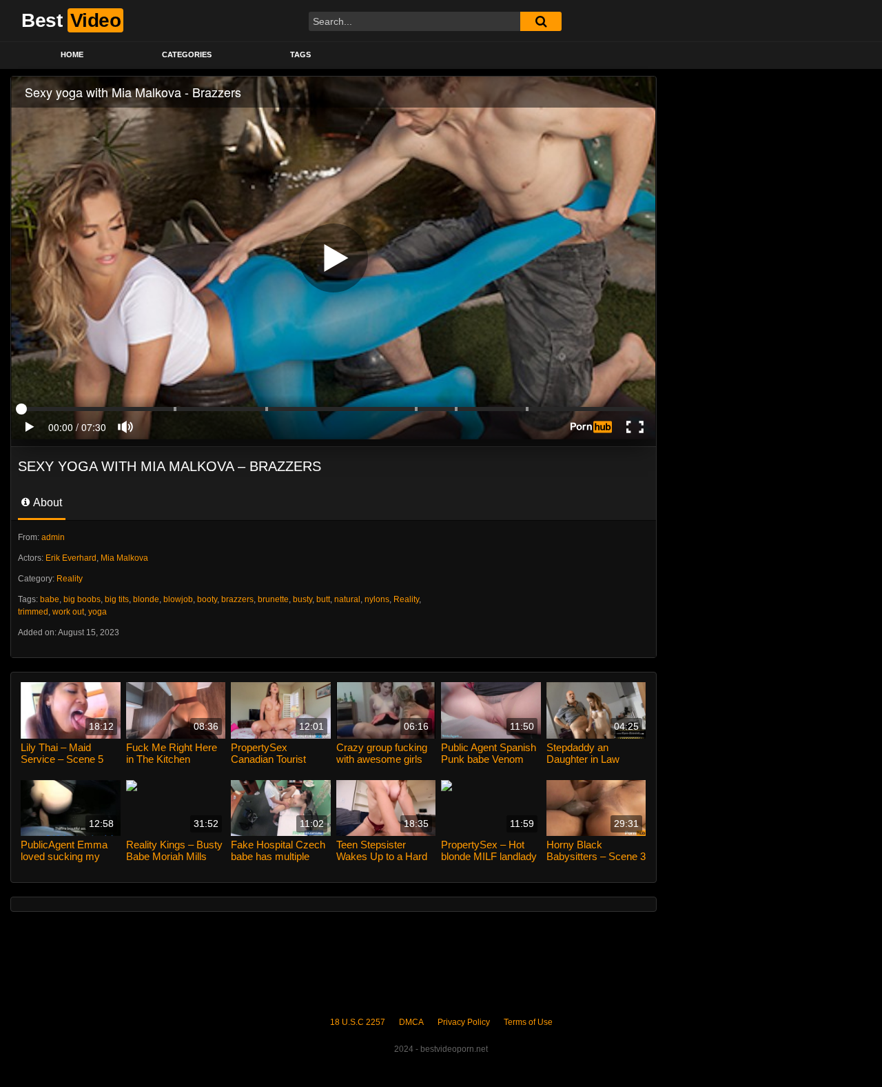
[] (541, 21)
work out (68, 612)
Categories (187, 54)
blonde (146, 599)
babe (49, 599)
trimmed (33, 612)
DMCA (411, 1022)
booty (207, 599)
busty (302, 599)
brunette (273, 599)
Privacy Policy (464, 1022)
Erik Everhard (70, 558)
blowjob (178, 599)
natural (347, 599)
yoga (97, 612)
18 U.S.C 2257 (357, 1022)
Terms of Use (528, 1022)
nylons (377, 599)
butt (323, 599)
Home (72, 54)
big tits (117, 599)
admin (53, 537)
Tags (300, 54)
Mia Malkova (124, 558)
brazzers (237, 599)
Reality (70, 579)
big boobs (82, 599)
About (46, 502)
